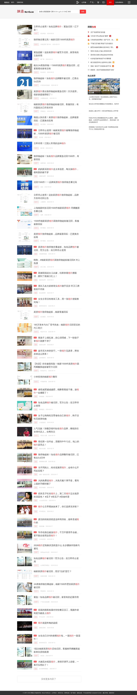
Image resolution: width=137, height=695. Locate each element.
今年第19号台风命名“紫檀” (99, 36)
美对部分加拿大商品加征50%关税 (102, 55)
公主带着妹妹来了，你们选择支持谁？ (58, 506)
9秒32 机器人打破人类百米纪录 (101, 51)
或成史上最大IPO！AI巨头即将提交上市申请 (103, 111)
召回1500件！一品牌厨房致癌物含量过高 (55, 182)
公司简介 (54, 693)
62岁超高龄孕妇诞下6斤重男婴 (101, 58)
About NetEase (46, 693)
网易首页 (6, 2)
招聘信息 (66, 693)
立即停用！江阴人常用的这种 (50, 143)
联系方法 (60, 693)
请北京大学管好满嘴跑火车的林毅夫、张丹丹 (104, 104)
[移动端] (78, 2)
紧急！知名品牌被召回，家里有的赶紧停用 (56, 597)
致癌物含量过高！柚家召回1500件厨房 (54, 39)
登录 (110, 2)
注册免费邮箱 (119, 2)
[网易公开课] (84, 2)
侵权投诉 (111, 693)
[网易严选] (92, 2)
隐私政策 (79, 693)
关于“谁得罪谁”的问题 (98, 32)
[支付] (98, 2)
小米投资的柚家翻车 (45, 376)
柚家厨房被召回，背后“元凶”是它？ (53, 571)
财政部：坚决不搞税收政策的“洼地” (102, 70)
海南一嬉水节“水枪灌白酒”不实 (101, 66)
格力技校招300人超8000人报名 (101, 62)
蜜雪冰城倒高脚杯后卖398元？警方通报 (103, 47)
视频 (35, 137)
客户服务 (73, 693)
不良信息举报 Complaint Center (92, 693)
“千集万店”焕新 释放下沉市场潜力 (102, 43)
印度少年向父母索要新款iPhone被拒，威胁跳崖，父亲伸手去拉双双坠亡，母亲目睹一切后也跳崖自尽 (104, 120)
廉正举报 (105, 693)
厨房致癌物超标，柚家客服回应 (51, 311)
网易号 (36, 33)
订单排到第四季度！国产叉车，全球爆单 (103, 40)
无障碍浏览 (20, 2)
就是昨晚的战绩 (47, 622)
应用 (12, 2)
